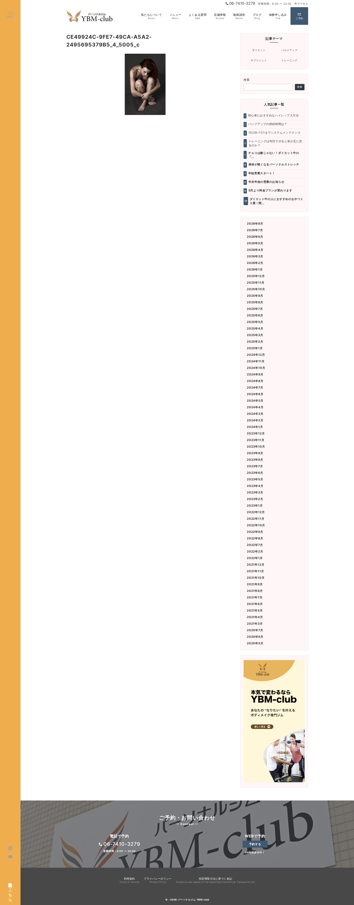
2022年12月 (256, 512)
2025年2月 (255, 341)
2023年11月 (255, 440)
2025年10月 (256, 289)
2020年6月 (255, 636)
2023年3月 (255, 492)
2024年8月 (255, 381)
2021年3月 (255, 623)
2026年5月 (255, 243)
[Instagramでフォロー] (10, 848)
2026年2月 (255, 263)
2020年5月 (255, 643)
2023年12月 (256, 433)
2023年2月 (255, 499)
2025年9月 (255, 295)
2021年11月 (255, 571)
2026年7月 (255, 230)
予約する (255, 844)
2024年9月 (255, 374)
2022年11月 (255, 518)
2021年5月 (255, 610)
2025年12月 (256, 276)
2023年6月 (255, 472)
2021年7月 (255, 597)
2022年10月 (256, 525)
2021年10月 (255, 577)
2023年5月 (255, 479)
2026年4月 (255, 249)
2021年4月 (255, 617)
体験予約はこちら (10, 890)
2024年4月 (255, 407)
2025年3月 (255, 335)
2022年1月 (255, 558)
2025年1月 (255, 348)
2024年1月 (255, 427)
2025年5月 (255, 322)
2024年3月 (255, 413)
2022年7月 (255, 545)
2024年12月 (256, 354)
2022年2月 (255, 551)
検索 (247, 79)
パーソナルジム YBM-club (193, 899)
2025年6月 (255, 315)
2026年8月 (255, 223)
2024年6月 (255, 394)
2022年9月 (255, 531)
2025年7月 (255, 308)
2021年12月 (255, 564)
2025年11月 (255, 282)
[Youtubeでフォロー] (10, 857)
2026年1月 (255, 269)
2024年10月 (256, 368)
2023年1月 (255, 505)
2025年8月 (255, 302)
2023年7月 (255, 466)
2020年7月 (255, 630)
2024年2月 (255, 420)
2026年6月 (255, 236)
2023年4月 (255, 486)
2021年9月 (255, 584)
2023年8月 (255, 459)
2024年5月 (255, 400)
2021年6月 (255, 604)
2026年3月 (255, 256)
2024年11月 (255, 361)
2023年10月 (256, 446)
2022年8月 (255, 538)
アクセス (302, 3)
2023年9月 (255, 453)
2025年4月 (255, 328)
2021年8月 (255, 590)
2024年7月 (255, 387)
